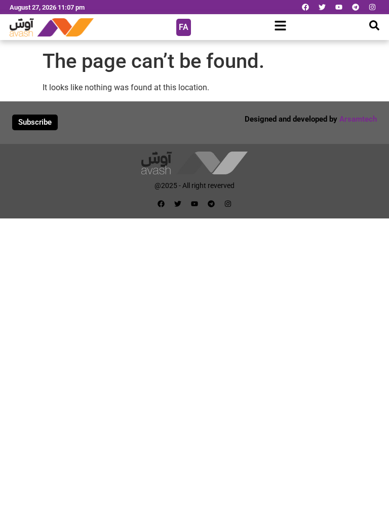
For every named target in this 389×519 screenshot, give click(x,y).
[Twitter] (322, 7)
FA (183, 27)
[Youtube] (339, 7)
